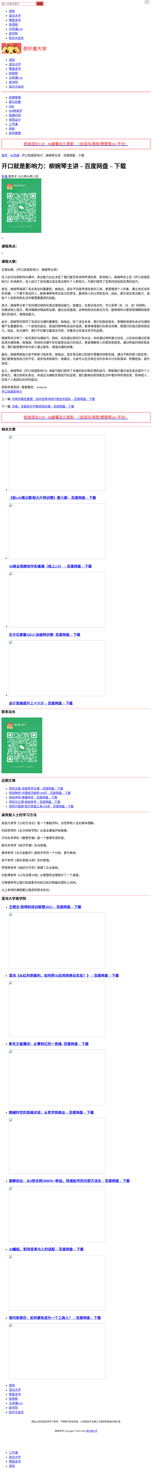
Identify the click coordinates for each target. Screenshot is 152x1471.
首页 (4, 155)
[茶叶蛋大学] (25, 52)
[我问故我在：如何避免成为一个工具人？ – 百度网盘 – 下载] (57, 1378)
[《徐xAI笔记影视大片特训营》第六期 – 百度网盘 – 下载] (57, 489)
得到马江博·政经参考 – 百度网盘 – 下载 (34, 802)
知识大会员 (16, 38)
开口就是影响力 (11, 391)
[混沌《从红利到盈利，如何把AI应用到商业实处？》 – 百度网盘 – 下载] (57, 1035)
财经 (12, 128)
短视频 (13, 24)
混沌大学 (15, 15)
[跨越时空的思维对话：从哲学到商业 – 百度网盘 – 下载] (57, 1172)
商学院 (13, 33)
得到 (12, 11)
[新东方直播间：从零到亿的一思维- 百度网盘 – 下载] (57, 1104)
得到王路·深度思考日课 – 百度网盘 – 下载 (36, 788)
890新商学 (15, 110)
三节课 (13, 124)
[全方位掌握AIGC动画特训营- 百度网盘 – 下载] (57, 626)
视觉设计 (15, 119)
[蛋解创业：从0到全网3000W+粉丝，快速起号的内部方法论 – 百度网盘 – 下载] (57, 1241)
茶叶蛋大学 (91, 1431)
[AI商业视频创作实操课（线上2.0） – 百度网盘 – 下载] (57, 558)
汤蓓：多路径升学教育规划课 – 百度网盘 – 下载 (43, 406)
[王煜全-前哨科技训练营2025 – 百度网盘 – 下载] (57, 967)
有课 (4, 176)
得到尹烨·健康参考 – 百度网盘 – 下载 (33, 797)
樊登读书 (15, 20)
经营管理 (15, 97)
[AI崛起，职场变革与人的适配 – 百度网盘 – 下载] (57, 1309)
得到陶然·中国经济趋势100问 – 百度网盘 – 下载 (40, 793)
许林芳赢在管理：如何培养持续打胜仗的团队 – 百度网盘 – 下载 (53, 399)
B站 (11, 106)
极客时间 (15, 115)
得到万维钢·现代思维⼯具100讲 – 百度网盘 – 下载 (41, 806)
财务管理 (15, 133)
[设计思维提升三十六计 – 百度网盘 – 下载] (57, 695)
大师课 (16, 29)
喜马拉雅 (15, 102)
